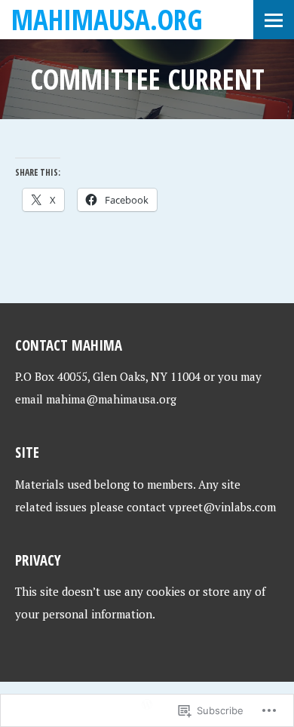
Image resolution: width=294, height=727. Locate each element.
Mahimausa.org (107, 19)
